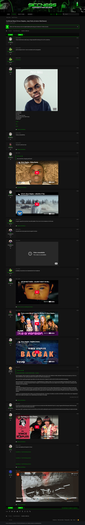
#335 (77, 338)
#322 (77, 47)
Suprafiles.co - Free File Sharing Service (23, 451)
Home (74, 519)
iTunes (17, 121)
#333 (77, 278)
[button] (26, 14)
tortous (10, 474)
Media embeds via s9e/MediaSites (34, 523)
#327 (77, 152)
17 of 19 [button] (15, 34)
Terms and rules (61, 519)
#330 (77, 229)
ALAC (17, 126)
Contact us (55, 519)
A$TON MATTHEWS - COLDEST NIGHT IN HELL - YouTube (28, 373)
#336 (77, 367)
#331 (77, 240)
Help (71, 519)
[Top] (76, 520)
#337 (77, 403)
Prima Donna (18, 59)
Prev (11, 34)
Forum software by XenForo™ (16, 523)
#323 (77, 57)
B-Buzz (10, 146)
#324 (77, 67)
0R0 (8, 22)
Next (20, 34)
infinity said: (19, 156)
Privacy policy (67, 519)
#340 (77, 470)
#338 (77, 413)
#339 (77, 445)
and (21, 129)
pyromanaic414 (10, 51)
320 (16, 123)
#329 (77, 219)
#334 (77, 310)
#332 (77, 268)
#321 (77, 37)
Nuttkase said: (20, 370)
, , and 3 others (25, 306)
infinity (10, 71)
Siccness (10, 519)
